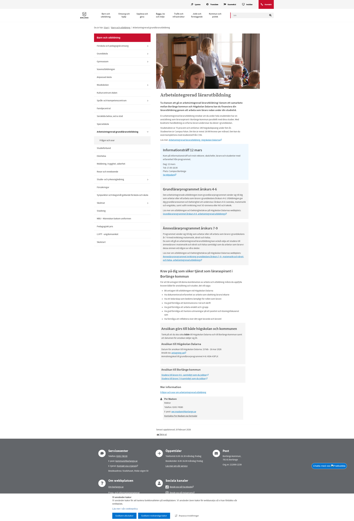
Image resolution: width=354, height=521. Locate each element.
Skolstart (101, 242)
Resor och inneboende (107, 171)
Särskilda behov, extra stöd (110, 116)
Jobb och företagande (197, 15)
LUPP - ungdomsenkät (107, 234)
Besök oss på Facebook (182, 486)
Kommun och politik (215, 15)
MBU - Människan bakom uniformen (114, 218)
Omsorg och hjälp (124, 15)
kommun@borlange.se (126, 461)
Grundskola (102, 53)
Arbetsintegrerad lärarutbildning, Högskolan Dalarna (195, 140)
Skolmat (101, 202)
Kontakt (268, 4)
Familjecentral (104, 108)
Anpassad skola (104, 77)
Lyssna (197, 4)
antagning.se (178, 352)
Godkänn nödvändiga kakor (154, 515)
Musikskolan (103, 84)
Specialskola (103, 124)
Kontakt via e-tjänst (127, 466)
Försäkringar (103, 187)
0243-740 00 (121, 456)
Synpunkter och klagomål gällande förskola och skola (122, 195)
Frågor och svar (107, 140)
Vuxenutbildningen (106, 69)
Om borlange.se (115, 486)
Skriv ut (163, 434)
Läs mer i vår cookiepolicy (125, 509)
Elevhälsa (101, 156)
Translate (214, 4)
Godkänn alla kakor (124, 515)
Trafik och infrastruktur (179, 15)
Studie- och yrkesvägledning (110, 179)
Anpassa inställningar (189, 515)
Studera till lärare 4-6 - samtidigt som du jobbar (185, 374)
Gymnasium (102, 61)
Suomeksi (232, 4)
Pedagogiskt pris (105, 226)
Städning (101, 210)
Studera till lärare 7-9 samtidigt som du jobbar (184, 378)
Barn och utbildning (105, 15)
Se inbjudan (169, 174)
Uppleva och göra (142, 15)
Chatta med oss (322, 466)
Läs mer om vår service (177, 466)
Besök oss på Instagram (182, 492)
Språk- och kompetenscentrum (112, 100)
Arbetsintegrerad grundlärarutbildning (117, 131)
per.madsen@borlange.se (183, 411)
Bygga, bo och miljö (160, 15)
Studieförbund (104, 148)
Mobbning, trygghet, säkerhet (111, 163)
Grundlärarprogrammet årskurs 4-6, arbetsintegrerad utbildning (195, 213)
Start (106, 27)
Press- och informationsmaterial (124, 492)
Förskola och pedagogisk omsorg (113, 45)
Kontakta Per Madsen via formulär (180, 415)
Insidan (249, 4)
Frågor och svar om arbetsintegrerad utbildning (183, 392)
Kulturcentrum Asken (107, 92)
